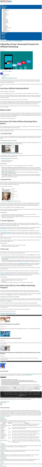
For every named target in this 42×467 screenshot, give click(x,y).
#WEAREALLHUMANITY (6, 232)
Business (4, 12)
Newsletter (4, 7)
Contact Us (31, 392)
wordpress (30, 390)
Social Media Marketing (7, 27)
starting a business (11, 390)
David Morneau (6, 74)
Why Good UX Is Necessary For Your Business (10, 324)
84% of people (4, 258)
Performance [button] (2, 447)
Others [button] (1, 461)
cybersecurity (34, 386)
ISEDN (26, 393)
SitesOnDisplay (21, 393)
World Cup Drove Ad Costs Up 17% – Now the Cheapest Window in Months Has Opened (17, 380)
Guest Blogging (4, 32)
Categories (3, 8)
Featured (4, 16)
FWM (15, 387)
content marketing (22, 386)
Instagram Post (10, 201)
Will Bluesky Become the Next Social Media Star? (10, 383)
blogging (12, 386)
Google (4, 17)
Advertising (5, 9)
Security (4, 24)
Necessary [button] (2, 417)
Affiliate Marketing (4, 40)
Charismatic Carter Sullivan (5, 273)
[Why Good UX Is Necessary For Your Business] (5, 322)
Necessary (3, 418)
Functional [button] (2, 443)
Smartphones (5, 25)
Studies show (10, 172)
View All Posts (3, 363)
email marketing (6, 387)
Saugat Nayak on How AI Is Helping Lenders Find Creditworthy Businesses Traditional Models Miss (19, 381)
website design (27, 390)
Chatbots (19, 386)
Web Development (6, 30)
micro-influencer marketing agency (30, 374)
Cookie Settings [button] (3, 401)
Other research (3, 230)
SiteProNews (11, 393)
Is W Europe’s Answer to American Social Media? (10, 338)
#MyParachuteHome (9, 142)
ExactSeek (6, 393)
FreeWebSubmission (36, 393)
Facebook (4, 15)
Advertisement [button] (3, 457)
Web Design (5, 29)
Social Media (5, 26)
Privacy (35, 392)
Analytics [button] (2, 452)
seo (23, 389)
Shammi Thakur (2, 356)
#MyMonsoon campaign (24, 263)
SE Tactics (4, 23)
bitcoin (9, 386)
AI (0, 386)
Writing (4, 31)
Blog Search (16, 393)
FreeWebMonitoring (22, 395)
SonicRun (30, 393)
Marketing (5, 18)
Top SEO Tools (20, 392)
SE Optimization (6, 22)
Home (3, 5)
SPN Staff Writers (3, 326)
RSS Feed (3, 34)
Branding (4, 11)
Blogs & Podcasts (6, 10)
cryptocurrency (27, 386)
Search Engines (5, 20)
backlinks (8, 386)
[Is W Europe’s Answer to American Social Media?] (5, 336)
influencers (10, 301)
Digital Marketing (38, 386)
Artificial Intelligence (4, 386)
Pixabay (10, 71)
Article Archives (4, 6)
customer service (31, 386)
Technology (5, 28)
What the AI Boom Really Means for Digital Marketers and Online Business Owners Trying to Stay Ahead (20, 384)
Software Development (6, 390)
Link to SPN (15, 392)
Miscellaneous (5, 19)
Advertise (3, 33)
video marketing (18, 390)
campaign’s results (5, 158)
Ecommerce (5, 13)
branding (14, 386)
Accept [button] (8, 401)
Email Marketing (6, 14)
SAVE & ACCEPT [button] (3, 466)
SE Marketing (5, 21)
